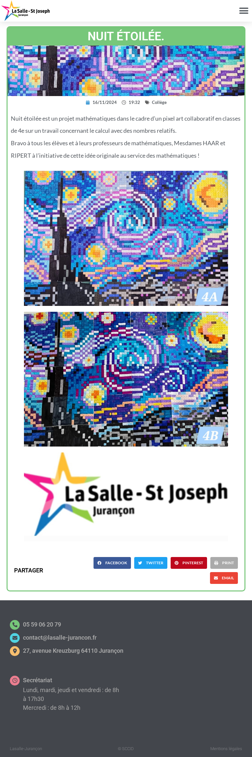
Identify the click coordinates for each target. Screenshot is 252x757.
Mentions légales (226, 748)
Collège (159, 102)
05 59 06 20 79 (42, 624)
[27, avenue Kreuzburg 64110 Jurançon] (15, 651)
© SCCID (126, 748)
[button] (243, 10)
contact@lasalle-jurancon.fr (59, 637)
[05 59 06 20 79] (15, 625)
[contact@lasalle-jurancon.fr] (15, 638)
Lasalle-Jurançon (26, 748)
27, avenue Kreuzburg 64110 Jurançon (73, 650)
